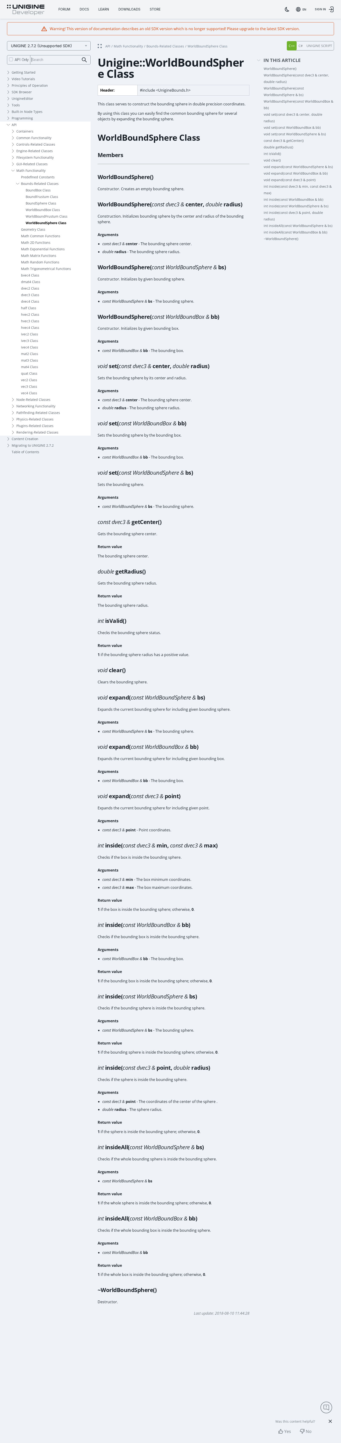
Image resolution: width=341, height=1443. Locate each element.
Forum (64, 9)
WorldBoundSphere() (280, 68)
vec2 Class (29, 380)
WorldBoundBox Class (43, 210)
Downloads (129, 9)
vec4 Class (29, 393)
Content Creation (25, 439)
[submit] (84, 60)
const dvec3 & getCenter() (284, 140)
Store (155, 9)
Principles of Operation (30, 85)
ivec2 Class (29, 334)
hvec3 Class (30, 321)
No (309, 1431)
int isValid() (272, 153)
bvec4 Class (30, 275)
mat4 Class (29, 367)
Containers (24, 131)
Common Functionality (33, 138)
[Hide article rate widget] (330, 1421)
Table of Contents (25, 452)
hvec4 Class (30, 327)
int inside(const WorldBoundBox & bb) (293, 199)
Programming (22, 118)
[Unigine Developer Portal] (25, 10)
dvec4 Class (30, 301)
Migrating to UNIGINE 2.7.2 (33, 445)
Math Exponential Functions (43, 249)
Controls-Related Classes (35, 144)
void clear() (272, 160)
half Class (28, 308)
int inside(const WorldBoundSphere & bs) (296, 206)
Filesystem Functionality (35, 157)
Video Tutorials (23, 79)
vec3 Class (29, 386)
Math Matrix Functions (38, 255)
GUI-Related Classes (32, 164)
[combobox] (302, 9)
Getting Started (24, 72)
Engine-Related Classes (34, 151)
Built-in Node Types (27, 111)
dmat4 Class (30, 282)
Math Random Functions (40, 262)
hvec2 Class (30, 314)
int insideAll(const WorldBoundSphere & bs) (298, 225)
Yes (287, 1431)
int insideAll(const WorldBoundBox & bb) (295, 232)
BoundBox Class (38, 190)
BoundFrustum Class (42, 196)
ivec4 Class (29, 347)
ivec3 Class (29, 340)
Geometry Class (33, 229)
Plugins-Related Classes (34, 426)
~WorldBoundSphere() (281, 239)
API (14, 124)
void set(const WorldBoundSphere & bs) (295, 134)
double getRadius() (278, 147)
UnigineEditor (22, 98)
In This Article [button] (282, 60)
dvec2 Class (30, 288)
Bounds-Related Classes (40, 183)
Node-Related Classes (33, 399)
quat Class (29, 373)
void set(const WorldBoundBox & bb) (292, 127)
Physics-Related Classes (34, 419)
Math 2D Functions (35, 242)
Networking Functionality (35, 406)
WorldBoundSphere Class (46, 223)
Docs (84, 9)
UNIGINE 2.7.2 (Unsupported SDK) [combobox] (41, 45)
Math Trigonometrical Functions (46, 268)
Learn (103, 9)
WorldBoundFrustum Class (46, 216)
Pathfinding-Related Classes (38, 412)
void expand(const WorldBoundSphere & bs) (298, 167)
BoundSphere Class (41, 203)
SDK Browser (22, 92)
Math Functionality (31, 170)
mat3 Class (29, 360)
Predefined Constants (38, 177)
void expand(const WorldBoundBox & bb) (296, 173)
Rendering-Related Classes (37, 432)
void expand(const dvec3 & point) (290, 180)
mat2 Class (29, 354)
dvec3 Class (30, 295)
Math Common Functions (40, 236)
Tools (16, 105)
